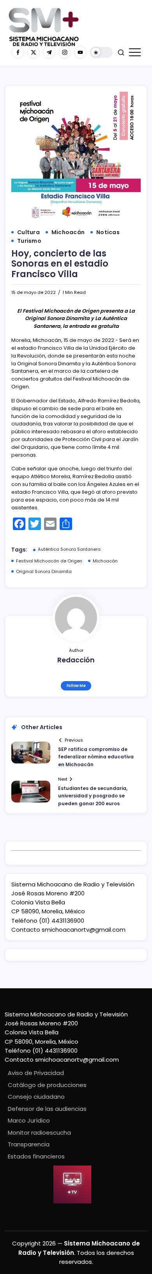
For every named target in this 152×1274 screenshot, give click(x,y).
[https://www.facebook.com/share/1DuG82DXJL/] (18, 52)
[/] (33, 52)
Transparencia (28, 1144)
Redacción (76, 660)
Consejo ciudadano (36, 1097)
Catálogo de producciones (47, 1085)
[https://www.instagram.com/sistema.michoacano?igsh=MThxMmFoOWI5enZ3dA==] (64, 52)
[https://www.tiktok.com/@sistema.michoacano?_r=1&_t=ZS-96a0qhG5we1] (49, 52)
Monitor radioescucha (39, 1132)
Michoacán (105, 561)
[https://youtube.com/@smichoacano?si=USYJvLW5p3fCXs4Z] (80, 52)
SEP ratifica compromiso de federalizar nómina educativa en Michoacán (96, 756)
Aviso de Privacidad (36, 1073)
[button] (101, 52)
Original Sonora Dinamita (44, 571)
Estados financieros (36, 1156)
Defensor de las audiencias (47, 1109)
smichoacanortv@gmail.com (83, 929)
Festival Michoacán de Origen (49, 561)
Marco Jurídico (29, 1120)
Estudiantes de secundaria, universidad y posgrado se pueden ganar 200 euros (92, 795)
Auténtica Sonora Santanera (69, 549)
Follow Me (76, 685)
